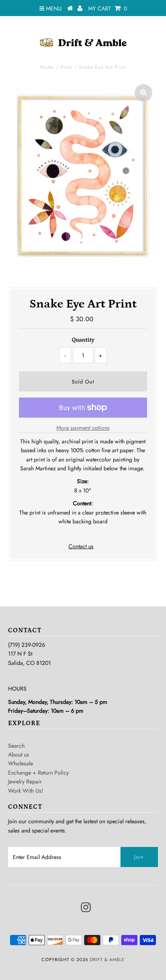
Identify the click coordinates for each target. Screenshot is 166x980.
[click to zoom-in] (143, 93)
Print (66, 67)
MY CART (107, 8)
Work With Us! (25, 791)
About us (18, 754)
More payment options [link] (83, 428)
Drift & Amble (107, 959)
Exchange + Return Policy (38, 773)
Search (16, 746)
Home (47, 67)
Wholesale (20, 763)
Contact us (80, 546)
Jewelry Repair (25, 781)
